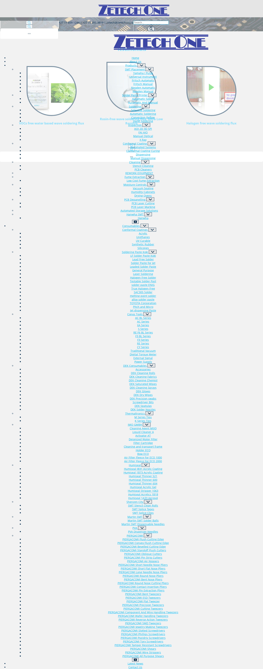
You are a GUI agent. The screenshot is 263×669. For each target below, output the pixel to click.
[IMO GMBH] (147, 424)
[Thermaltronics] (149, 413)
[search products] (151, 29)
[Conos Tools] (147, 314)
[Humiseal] (146, 465)
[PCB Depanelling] (150, 199)
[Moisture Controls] (151, 184)
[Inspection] (146, 125)
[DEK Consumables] (151, 365)
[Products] (141, 65)
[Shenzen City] (148, 502)
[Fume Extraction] (150, 177)
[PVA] (142, 528)
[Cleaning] (145, 162)
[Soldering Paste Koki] (153, 252)
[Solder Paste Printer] (152, 95)
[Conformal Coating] (152, 143)
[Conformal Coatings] (152, 230)
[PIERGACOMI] (148, 535)
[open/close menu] (215, 21)
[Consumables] (144, 226)
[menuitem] (135, 58)
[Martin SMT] (147, 516)
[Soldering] (146, 106)
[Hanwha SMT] (148, 214)
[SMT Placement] (149, 69)
